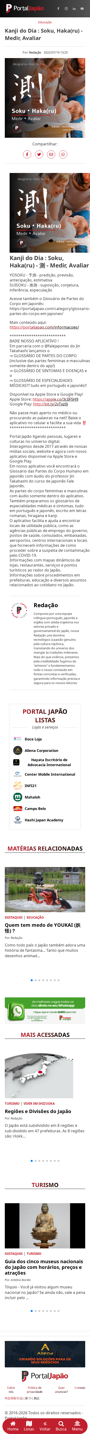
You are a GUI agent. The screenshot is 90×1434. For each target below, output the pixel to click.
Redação (35, 52)
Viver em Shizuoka (39, 1103)
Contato (80, 1388)
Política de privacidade (34, 1390)
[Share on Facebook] (27, 154)
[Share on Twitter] (39, 154)
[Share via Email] (51, 154)
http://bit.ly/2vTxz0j (50, 404)
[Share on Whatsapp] (63, 154)
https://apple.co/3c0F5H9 (55, 399)
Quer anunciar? (61, 1390)
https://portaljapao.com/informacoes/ (44, 327)
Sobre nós (11, 1390)
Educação (45, 22)
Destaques (14, 917)
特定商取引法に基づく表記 (22, 1398)
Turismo (12, 1103)
